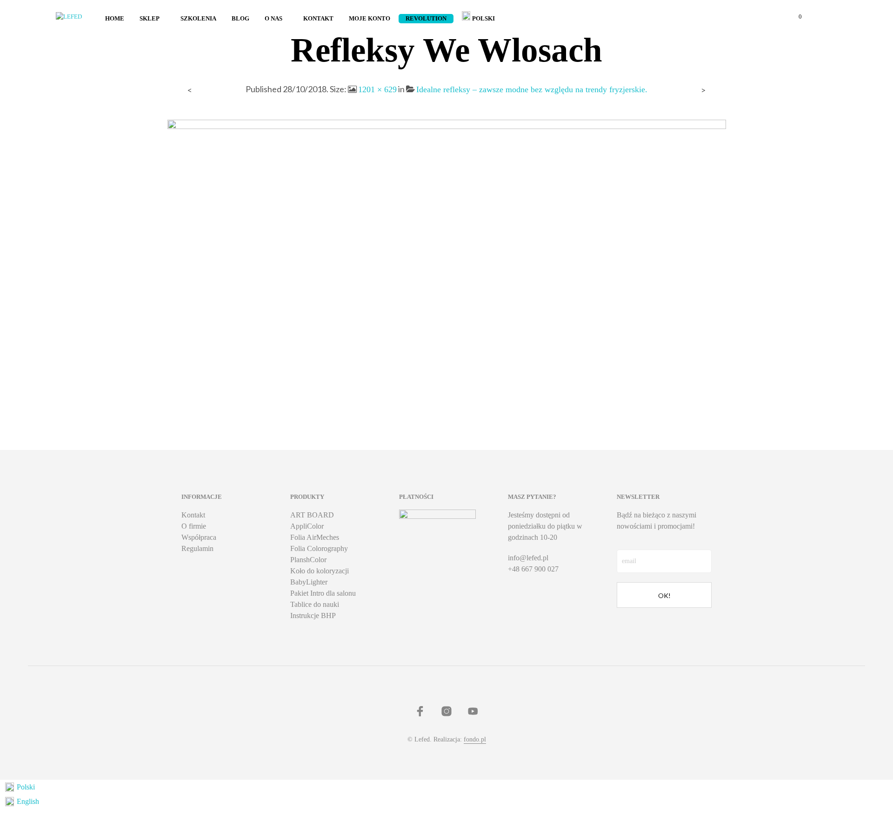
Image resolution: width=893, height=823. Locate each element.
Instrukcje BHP (313, 615)
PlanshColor (308, 560)
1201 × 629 (377, 89)
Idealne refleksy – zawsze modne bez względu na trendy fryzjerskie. (531, 89)
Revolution (426, 18)
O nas (273, 18)
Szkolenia (198, 18)
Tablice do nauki (314, 604)
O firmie (193, 526)
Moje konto (369, 18)
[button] (795, 16)
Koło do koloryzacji (319, 571)
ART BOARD (312, 515)
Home (114, 18)
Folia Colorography (319, 548)
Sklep (150, 18)
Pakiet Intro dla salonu (323, 593)
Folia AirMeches (314, 537)
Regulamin (197, 548)
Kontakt (318, 18)
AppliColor (307, 526)
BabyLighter (308, 582)
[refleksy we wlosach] (446, 265)
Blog (240, 18)
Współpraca (198, 537)
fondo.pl (475, 739)
